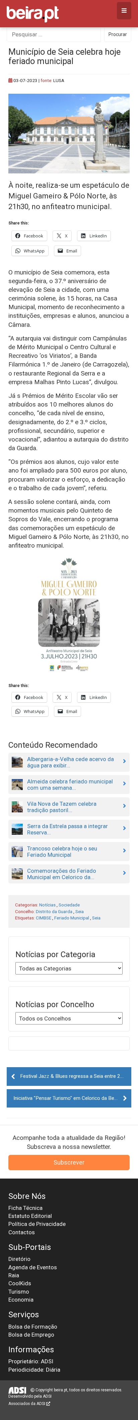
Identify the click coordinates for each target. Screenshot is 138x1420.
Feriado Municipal (71, 917)
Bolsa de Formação (32, 1326)
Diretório (19, 1259)
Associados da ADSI (27, 1403)
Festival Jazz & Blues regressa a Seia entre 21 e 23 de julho (75, 1076)
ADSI (47, 1396)
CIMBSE (43, 917)
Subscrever (69, 1162)
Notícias (47, 904)
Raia (13, 1275)
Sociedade (69, 904)
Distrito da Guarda (54, 911)
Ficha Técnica (25, 1208)
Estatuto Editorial (30, 1216)
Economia (20, 1299)
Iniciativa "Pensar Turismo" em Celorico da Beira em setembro (72, 1098)
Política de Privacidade (37, 1224)
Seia (79, 911)
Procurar (118, 34)
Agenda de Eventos (32, 1267)
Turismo (18, 1291)
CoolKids (19, 1283)
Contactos (21, 1232)
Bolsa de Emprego (31, 1334)
